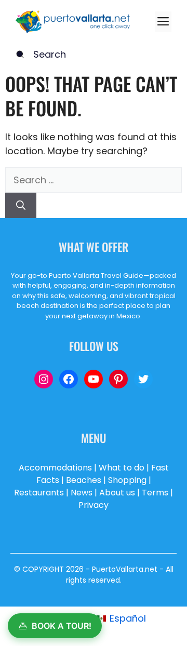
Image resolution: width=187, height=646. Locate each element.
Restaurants (39, 493)
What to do (121, 468)
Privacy (93, 505)
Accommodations (55, 468)
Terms (155, 493)
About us (117, 493)
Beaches (83, 480)
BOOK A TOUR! (61, 626)
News (81, 493)
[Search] (20, 205)
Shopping (127, 480)
